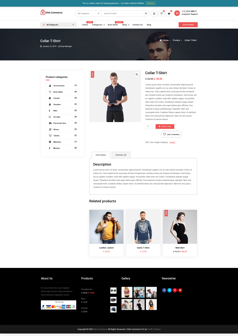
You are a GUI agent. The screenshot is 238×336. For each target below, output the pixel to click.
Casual (172, 142)
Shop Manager (66, 46)
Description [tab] (101, 155)
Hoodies (57, 104)
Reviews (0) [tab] (121, 155)
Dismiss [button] (150, 3)
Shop (124, 25)
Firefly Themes (154, 329)
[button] (137, 74)
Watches (57, 142)
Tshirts (56, 136)
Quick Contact (188, 25)
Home (86, 24)
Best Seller (114, 24)
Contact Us (138, 25)
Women (56, 148)
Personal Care (59, 123)
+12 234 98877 (189, 11)
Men (55, 111)
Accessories (58, 86)
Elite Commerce (100, 329)
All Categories (52, 25)
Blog (149, 25)
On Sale (56, 117)
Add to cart (166, 126)
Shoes (56, 129)
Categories (97, 25)
